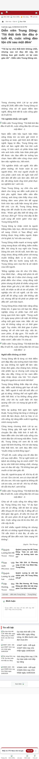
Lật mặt (5, 594)
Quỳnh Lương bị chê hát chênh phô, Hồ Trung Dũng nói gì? (27, 575)
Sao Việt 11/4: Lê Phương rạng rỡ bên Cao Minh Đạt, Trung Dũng (27, 565)
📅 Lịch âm (33, 17)
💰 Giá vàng (24, 17)
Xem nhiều (16, 17)
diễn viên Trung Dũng (17, 594)
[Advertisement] (19, 79)
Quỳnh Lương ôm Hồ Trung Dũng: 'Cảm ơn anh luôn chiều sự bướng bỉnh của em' (27, 553)
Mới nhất (6, 17)
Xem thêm (18, 684)
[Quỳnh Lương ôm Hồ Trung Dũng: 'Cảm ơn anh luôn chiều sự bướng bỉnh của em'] (7, 553)
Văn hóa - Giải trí (12, 21)
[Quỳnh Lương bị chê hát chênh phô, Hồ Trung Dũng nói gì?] (7, 576)
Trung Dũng (32, 594)
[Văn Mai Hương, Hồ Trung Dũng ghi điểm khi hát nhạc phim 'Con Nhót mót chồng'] (7, 586)
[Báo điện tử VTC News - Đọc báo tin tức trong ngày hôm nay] (13, 13)
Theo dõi (29, 751)
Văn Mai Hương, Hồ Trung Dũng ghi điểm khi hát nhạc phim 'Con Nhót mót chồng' (27, 586)
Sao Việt (23, 21)
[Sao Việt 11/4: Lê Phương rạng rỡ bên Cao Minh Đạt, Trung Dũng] (7, 565)
